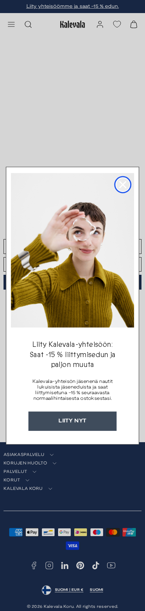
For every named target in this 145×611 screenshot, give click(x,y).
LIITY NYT (72, 421)
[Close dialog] (122, 184)
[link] (72, 250)
